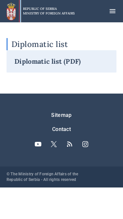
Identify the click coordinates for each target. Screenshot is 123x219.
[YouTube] (38, 144)
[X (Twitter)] (54, 144)
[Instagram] (85, 144)
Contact (61, 129)
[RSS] (69, 144)
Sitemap (61, 115)
